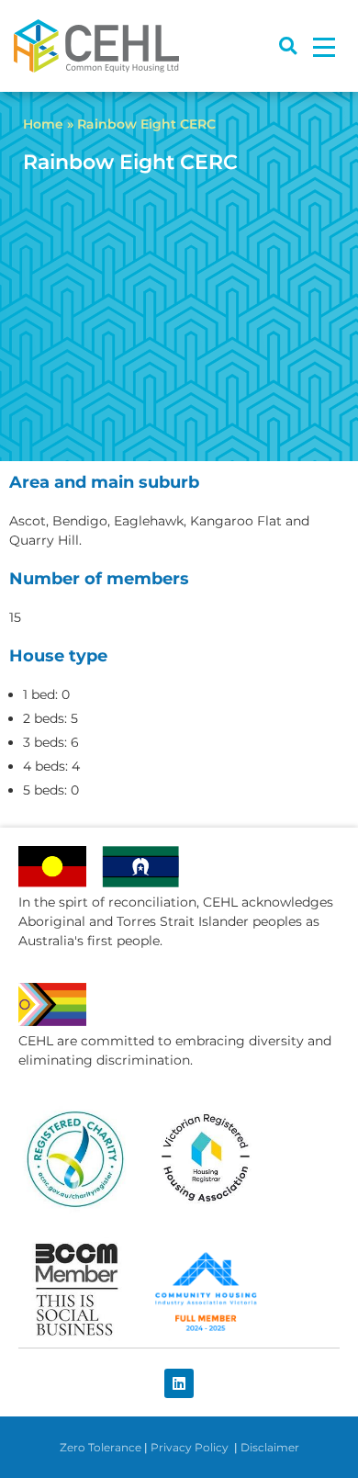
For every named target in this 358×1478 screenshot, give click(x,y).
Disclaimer (270, 1447)
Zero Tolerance (100, 1447)
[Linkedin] (179, 1383)
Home (43, 124)
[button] (288, 46)
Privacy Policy (191, 1447)
